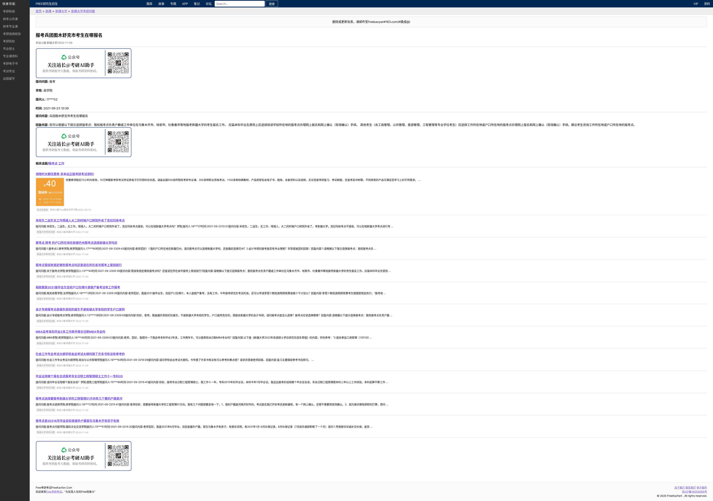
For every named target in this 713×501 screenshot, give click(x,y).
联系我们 (691, 487)
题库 (149, 4)
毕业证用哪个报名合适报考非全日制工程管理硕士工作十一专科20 (79, 376)
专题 (173, 4)
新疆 (48, 11)
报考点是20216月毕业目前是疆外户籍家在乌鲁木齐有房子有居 (77, 421)
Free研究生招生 (47, 4)
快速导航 (8, 4)
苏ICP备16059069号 (694, 491)
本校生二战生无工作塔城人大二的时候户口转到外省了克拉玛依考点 (80, 220)
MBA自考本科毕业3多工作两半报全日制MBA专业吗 (70, 332)
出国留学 (9, 78)
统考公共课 (10, 19)
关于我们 (679, 487)
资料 (707, 4)
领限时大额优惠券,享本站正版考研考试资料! (65, 174)
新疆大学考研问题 (83, 11)
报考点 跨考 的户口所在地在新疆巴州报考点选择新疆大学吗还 (76, 243)
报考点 (53, 163)
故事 (161, 4)
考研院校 (9, 41)
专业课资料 (10, 56)
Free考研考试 (54, 491)
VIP (696, 4)
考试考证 (9, 71)
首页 (39, 11)
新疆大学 (61, 11)
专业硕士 (9, 49)
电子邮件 (702, 487)
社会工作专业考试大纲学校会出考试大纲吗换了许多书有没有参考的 (80, 354)
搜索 (272, 4)
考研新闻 (9, 11)
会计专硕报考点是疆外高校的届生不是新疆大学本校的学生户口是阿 (80, 309)
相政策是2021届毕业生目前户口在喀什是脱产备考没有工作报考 (78, 287)
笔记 (197, 4)
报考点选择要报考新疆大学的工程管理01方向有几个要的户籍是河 (79, 398)
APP (185, 4)
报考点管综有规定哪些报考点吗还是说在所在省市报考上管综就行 (79, 265)
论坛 (209, 4)
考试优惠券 (42, 209)
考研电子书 (10, 63)
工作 (61, 163)
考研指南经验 (12, 34)
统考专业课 (10, 26)
